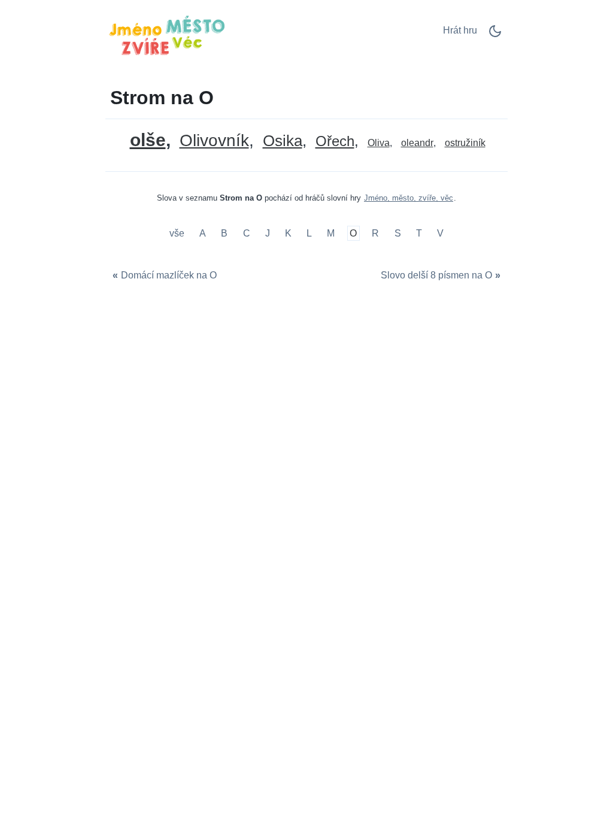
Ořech (334, 141)
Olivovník (214, 141)
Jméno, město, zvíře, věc (408, 197)
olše (148, 140)
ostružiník (465, 143)
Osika (282, 141)
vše (178, 233)
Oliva (379, 143)
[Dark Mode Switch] (495, 35)
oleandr (417, 143)
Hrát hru (460, 30)
